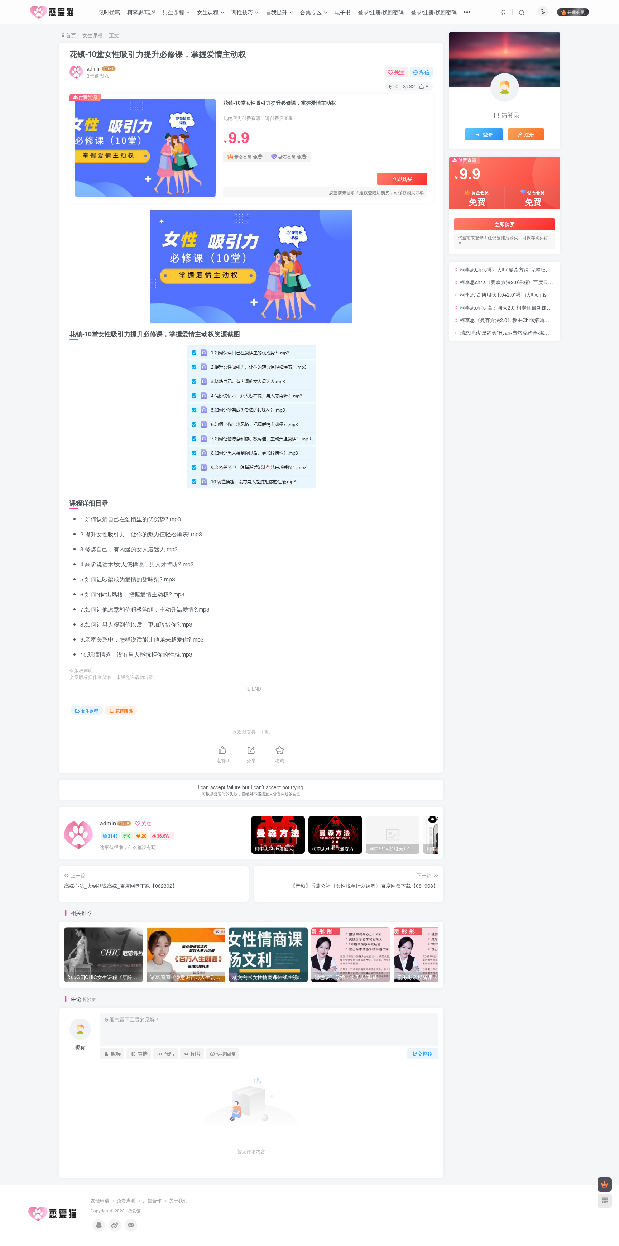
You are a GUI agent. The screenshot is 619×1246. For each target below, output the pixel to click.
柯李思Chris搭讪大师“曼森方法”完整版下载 (508, 269)
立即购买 (402, 178)
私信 (424, 72)
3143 (113, 836)
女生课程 (208, 12)
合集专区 (311, 12)
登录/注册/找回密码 (381, 12)
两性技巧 (242, 12)
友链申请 (100, 1200)
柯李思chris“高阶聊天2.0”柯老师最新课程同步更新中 (518, 307)
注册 (529, 134)
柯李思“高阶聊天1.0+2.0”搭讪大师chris (503, 294)
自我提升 (276, 12)
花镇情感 (124, 711)
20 (144, 836)
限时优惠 (109, 12)
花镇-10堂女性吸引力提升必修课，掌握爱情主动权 (157, 53)
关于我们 (178, 1200)
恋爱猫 (134, 1210)
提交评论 (423, 1053)
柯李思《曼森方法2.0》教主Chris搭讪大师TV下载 (515, 320)
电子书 (343, 12)
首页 (70, 35)
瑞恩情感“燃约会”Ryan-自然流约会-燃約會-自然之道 (518, 332)
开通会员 (576, 12)
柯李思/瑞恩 (141, 12)
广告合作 (152, 1200)
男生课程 (173, 12)
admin (94, 68)
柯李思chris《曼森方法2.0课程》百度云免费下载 (514, 282)
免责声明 (126, 1200)
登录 (488, 134)
